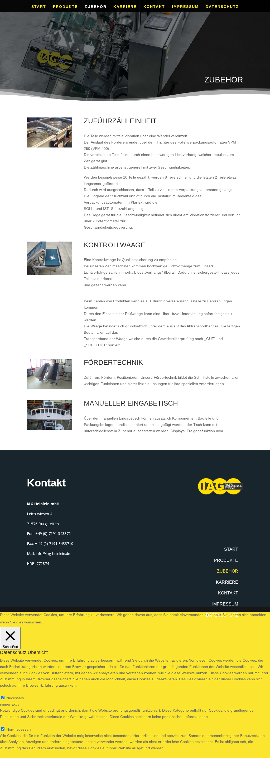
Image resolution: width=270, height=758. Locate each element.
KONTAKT (154, 7)
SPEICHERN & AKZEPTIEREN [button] (25, 754)
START (38, 7)
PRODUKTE (65, 7)
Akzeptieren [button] (89, 622)
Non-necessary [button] (12, 723)
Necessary (15, 698)
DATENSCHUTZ (222, 7)
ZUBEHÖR (96, 7)
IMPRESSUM (185, 7)
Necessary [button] (9, 692)
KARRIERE (125, 7)
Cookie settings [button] (60, 622)
